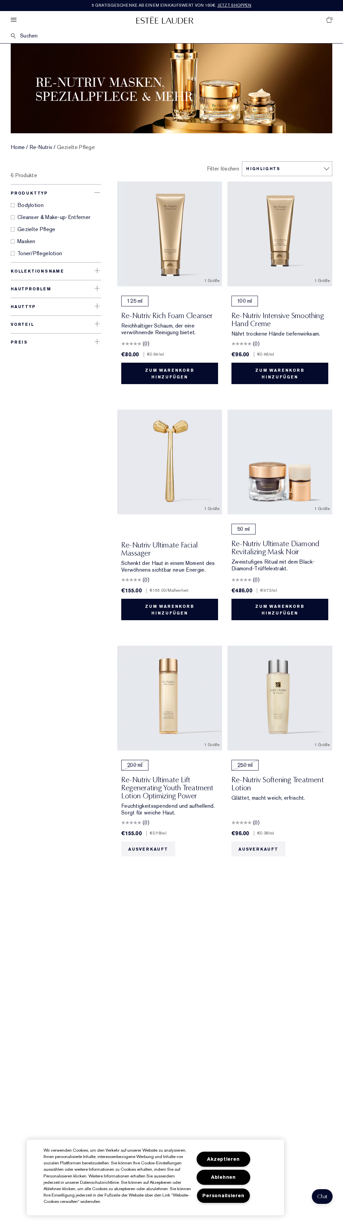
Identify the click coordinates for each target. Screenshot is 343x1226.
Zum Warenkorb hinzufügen (169, 374)
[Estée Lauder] (165, 20)
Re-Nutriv (41, 147)
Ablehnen (223, 1177)
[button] (322, 1196)
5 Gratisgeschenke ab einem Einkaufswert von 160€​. (172, 5)
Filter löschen (223, 168)
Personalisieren (223, 1196)
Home (18, 147)
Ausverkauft (148, 849)
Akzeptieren (223, 1159)
